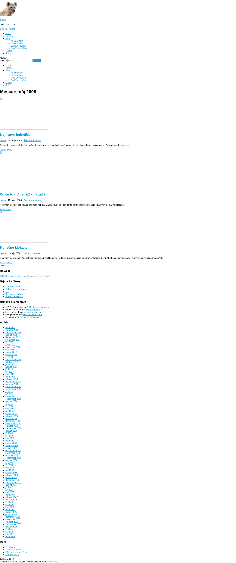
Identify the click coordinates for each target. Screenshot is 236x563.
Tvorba (8, 51)
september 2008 (13, 458)
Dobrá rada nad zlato (15, 289)
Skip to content (7, 29)
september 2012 (13, 386)
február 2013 (11, 379)
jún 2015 (9, 357)
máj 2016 (9, 350)
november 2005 (12, 519)
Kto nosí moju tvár (14, 294)
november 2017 (12, 340)
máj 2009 (9, 438)
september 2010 (13, 399)
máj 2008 (9, 468)
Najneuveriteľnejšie (15, 134)
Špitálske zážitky (19, 48)
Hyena (3, 19)
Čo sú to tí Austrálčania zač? (22, 194)
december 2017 (13, 337)
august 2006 (11, 500)
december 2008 (13, 450)
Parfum (10, 562)
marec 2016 (11, 352)
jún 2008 (9, 465)
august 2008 (11, 460)
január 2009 (11, 448)
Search (3, 60)
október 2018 (11, 330)
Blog (7, 38)
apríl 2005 (10, 536)
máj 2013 (9, 374)
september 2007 (13, 482)
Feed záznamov (13, 550)
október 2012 (11, 384)
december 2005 (13, 517)
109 (7, 291)
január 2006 (11, 514)
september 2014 (13, 359)
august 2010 (11, 401)
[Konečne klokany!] (24, 242)
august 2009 (11, 431)
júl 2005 (9, 529)
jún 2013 (9, 372)
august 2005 (11, 527)
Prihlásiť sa (10, 547)
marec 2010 (11, 413)
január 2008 (11, 477)
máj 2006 (9, 507)
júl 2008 (9, 463)
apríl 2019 (10, 327)
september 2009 (13, 428)
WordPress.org (12, 554)
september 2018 (13, 332)
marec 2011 (11, 396)
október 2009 (11, 426)
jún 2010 (9, 406)
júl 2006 (9, 502)
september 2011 (13, 389)
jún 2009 (9, 436)
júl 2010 (9, 404)
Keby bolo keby (12, 287)
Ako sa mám (17, 41)
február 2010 (11, 416)
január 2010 (11, 418)
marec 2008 (11, 472)
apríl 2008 (10, 470)
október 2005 (11, 522)
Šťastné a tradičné (14, 296)
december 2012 (13, 381)
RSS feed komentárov (16, 552)
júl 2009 (9, 433)
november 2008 (12, 453)
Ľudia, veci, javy (18, 46)
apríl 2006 (10, 509)
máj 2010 (9, 409)
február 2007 (11, 497)
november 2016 (12, 347)
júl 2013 (9, 369)
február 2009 (11, 445)
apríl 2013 (10, 377)
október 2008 (11, 455)
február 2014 (11, 362)
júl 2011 (9, 391)
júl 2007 (9, 487)
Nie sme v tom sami (32, 312)
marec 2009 (11, 443)
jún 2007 (9, 490)
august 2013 (11, 367)
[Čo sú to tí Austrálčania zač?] (24, 188)
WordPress (52, 562)
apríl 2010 (10, 411)
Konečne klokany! (14, 247)
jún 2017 (9, 342)
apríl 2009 (10, 440)
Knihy (8, 53)
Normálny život (33, 309)
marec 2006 (11, 512)
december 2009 (13, 421)
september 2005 (13, 524)
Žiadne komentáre (32, 140)
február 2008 (11, 475)
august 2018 (11, 335)
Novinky (9, 36)
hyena (3, 140)
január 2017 (11, 345)
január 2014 (11, 364)
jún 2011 (9, 394)
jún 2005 (9, 531)
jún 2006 (9, 504)
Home (8, 33)
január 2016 (11, 354)
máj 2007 (9, 492)
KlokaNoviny (17, 43)
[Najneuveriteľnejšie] (24, 129)
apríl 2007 (10, 495)
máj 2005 (9, 534)
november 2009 (12, 423)
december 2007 (13, 480)
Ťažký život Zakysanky (38, 307)
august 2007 (11, 485)
